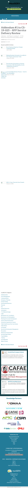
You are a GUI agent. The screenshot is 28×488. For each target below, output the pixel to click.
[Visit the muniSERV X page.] (5, 19)
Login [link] (8, 9)
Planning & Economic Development (9, 318)
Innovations (3, 310)
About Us (7, 7)
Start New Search (22, 23)
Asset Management (5, 296)
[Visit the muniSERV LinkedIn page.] (3, 19)
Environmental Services (6, 303)
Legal (2, 313)
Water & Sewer (4, 341)
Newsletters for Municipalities (8, 317)
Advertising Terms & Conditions (14, 482)
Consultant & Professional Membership (14, 450)
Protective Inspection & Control (8, 322)
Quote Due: (3, 41)
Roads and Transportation (7, 332)
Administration (4, 294)
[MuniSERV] (14, 3)
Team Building (4, 336)
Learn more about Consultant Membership (14, 454)
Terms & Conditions (14, 481)
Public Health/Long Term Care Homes (9, 324)
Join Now (14, 464)
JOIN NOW (14, 451)
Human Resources (5, 308)
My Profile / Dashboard (16, 9)
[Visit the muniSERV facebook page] (15, 19)
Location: (2, 39)
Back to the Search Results (8, 22)
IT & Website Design (6, 312)
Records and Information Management (9, 329)
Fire (2, 306)
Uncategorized (4, 339)
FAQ (14, 442)
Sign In (14, 462)
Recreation (3, 330)
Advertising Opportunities (14, 453)
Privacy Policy (14, 479)
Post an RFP (14, 439)
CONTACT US (14, 475)
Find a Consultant (14, 438)
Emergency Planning (5, 300)
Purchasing (3, 327)
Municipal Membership (14, 7)
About (14, 461)
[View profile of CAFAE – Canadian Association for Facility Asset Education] (14, 372)
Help (21, 7)
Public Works (4, 325)
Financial (3, 305)
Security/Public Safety (6, 334)
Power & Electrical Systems (7, 320)
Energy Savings (4, 301)
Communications (5, 298)
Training (3, 337)
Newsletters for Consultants (7, 315)
